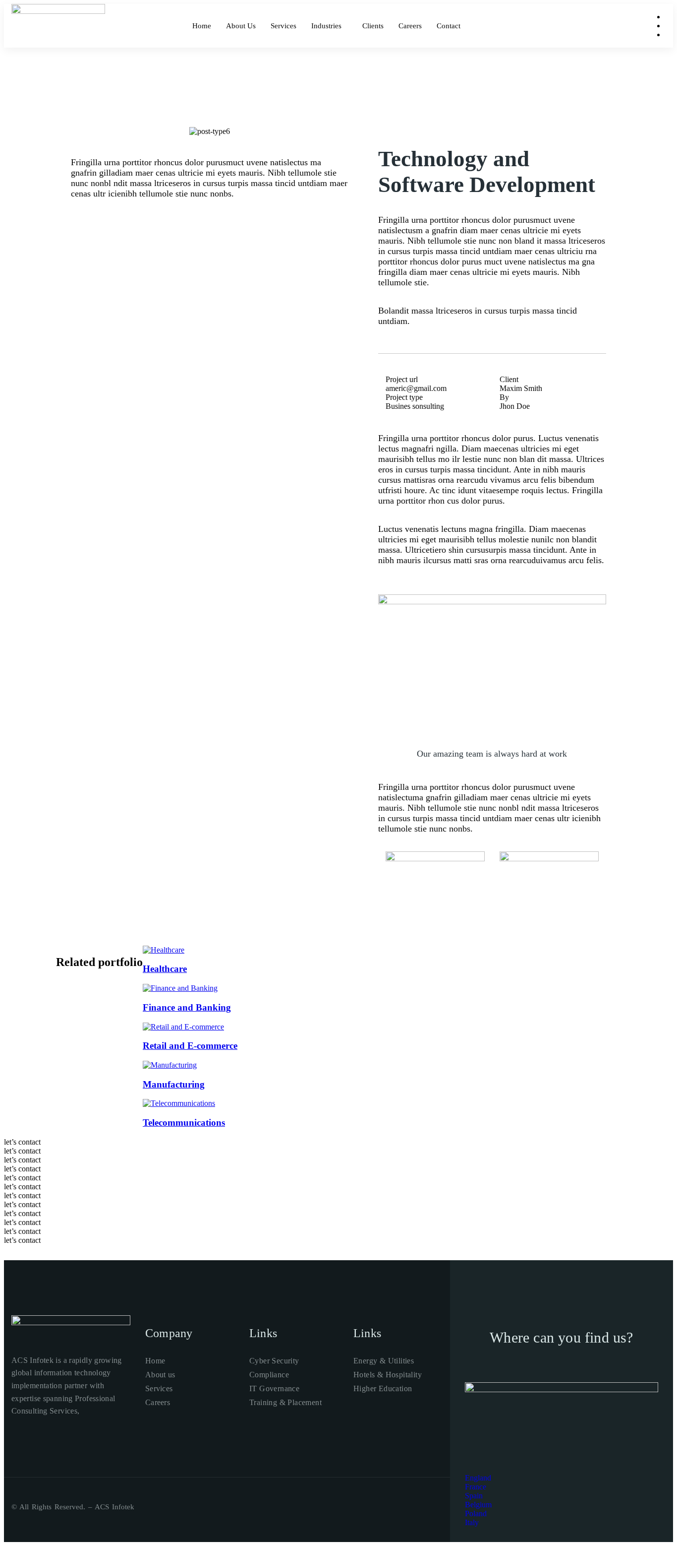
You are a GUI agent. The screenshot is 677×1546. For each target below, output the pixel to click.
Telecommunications (184, 1122)
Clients (373, 26)
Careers (410, 26)
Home (201, 26)
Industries (326, 26)
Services (283, 26)
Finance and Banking (187, 1007)
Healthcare (165, 969)
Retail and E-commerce (190, 1045)
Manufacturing (174, 1084)
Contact (448, 26)
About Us (241, 26)
